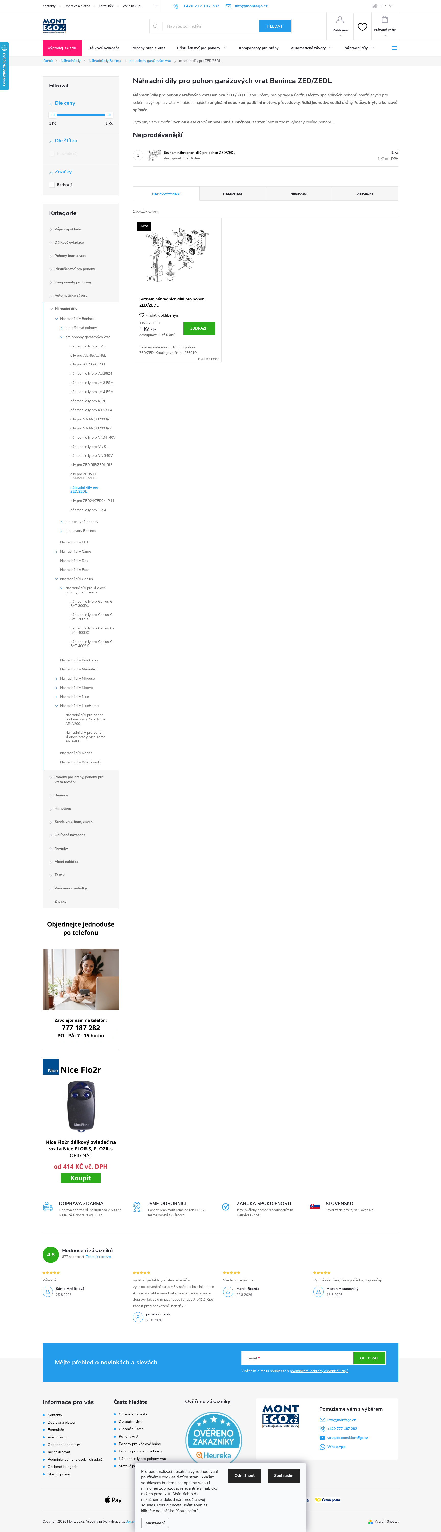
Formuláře (106, 6)
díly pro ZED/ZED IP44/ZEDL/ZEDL (83, 476)
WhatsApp (336, 1446)
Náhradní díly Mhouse (77, 678)
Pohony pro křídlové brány (140, 1444)
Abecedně (365, 194)
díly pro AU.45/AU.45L (88, 355)
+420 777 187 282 (342, 1428)
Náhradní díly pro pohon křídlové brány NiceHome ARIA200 (85, 719)
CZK (383, 6)
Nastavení (155, 1523)
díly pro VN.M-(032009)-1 (91, 419)
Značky (60, 901)
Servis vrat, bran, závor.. (74, 821)
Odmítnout (245, 1475)
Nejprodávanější (166, 194)
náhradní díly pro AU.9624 (91, 373)
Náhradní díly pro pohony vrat (142, 1459)
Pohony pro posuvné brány (140, 1451)
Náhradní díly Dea (74, 560)
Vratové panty (130, 1466)
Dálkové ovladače (69, 242)
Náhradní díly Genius (76, 579)
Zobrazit (199, 328)
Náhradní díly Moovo (76, 687)
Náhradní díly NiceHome (79, 705)
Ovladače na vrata (133, 1414)
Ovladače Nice (130, 1422)
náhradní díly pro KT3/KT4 (91, 410)
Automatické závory (71, 295)
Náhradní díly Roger (76, 753)
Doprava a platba (77, 6)
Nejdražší (299, 194)
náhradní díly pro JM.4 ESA (91, 391)
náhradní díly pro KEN (87, 401)
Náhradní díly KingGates (79, 660)
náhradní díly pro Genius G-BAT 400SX (92, 644)
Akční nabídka (66, 861)
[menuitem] (62, 48)
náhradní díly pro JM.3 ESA (91, 382)
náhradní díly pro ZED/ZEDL (84, 489)
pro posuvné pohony (81, 521)
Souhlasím (283, 1475)
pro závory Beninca (80, 530)
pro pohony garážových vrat (87, 337)
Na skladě (66, 153)
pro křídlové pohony (81, 327)
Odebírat (369, 1358)
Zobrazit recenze (98, 1257)
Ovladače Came (131, 1429)
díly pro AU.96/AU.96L (88, 364)
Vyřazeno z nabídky (71, 888)
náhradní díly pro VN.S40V (91, 455)
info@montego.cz (341, 1419)
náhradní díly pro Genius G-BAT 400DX (92, 630)
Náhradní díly (66, 308)
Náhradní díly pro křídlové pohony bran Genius (85, 590)
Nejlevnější (232, 194)
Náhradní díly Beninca (77, 318)
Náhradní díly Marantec (78, 669)
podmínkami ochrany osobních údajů (319, 1371)
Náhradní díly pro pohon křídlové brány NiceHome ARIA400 (85, 737)
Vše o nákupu (132, 6)
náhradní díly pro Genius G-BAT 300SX (92, 617)
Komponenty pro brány (73, 282)
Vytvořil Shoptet (386, 1521)
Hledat (275, 26)
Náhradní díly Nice (74, 696)
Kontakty (49, 6)
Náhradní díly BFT (74, 542)
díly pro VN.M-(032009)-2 (91, 428)
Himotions (63, 808)
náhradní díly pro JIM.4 (88, 510)
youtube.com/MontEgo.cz (347, 1437)
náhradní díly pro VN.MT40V (93, 437)
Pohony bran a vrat (70, 255)
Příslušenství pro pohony (75, 269)
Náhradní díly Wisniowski (80, 762)
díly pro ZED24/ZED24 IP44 (92, 500)
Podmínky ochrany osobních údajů (75, 1459)
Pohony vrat (128, 1437)
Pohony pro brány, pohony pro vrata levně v (79, 779)
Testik (60, 874)
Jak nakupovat (59, 1452)
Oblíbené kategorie (70, 835)
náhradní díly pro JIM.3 (88, 346)
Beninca (65, 185)
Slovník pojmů (59, 1474)
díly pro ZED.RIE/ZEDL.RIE (91, 464)
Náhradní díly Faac (74, 569)
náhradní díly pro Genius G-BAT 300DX (92, 603)
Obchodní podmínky (64, 1444)
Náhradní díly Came (75, 551)
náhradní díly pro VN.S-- (89, 446)
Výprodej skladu (68, 229)
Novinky (61, 848)
